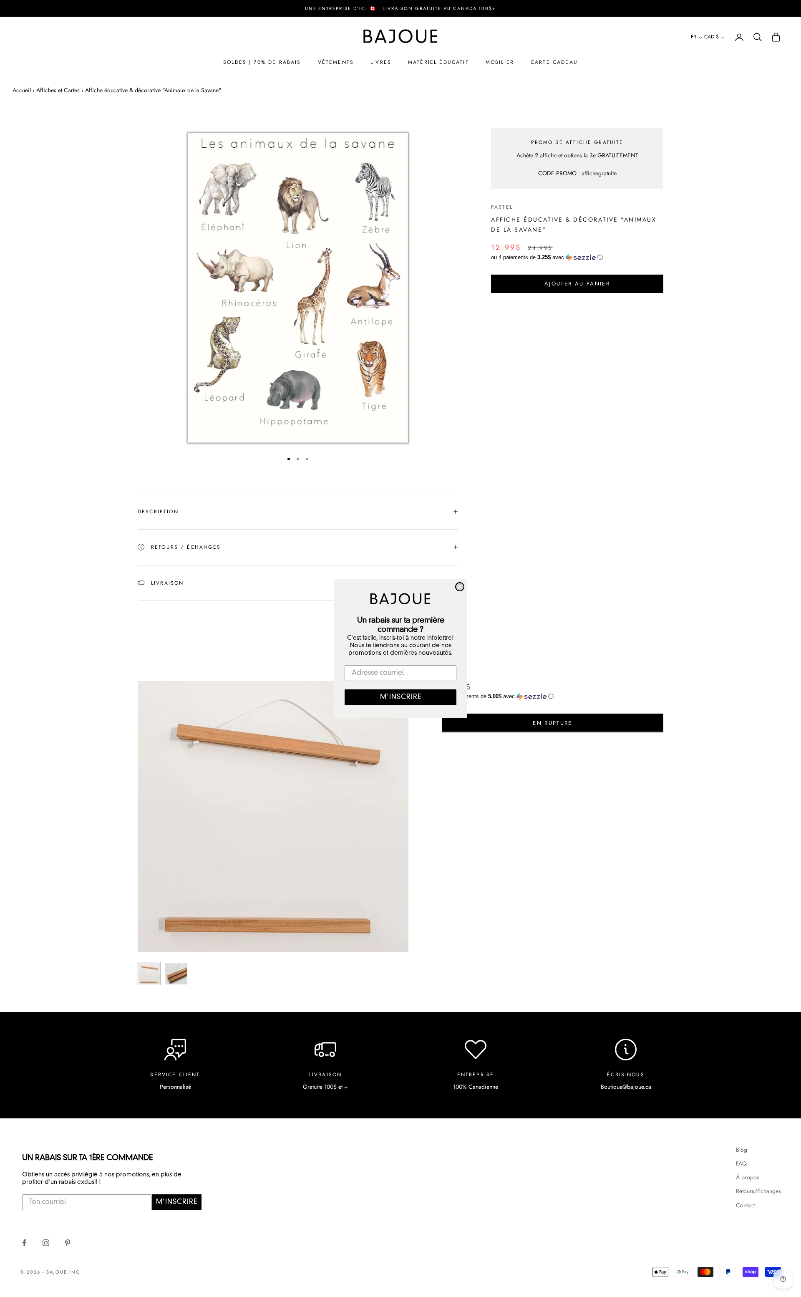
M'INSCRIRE (400, 697)
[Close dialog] (460, 587)
